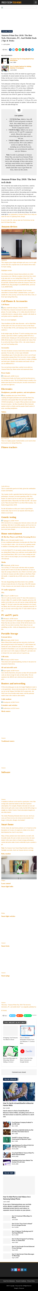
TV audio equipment (8, 590)
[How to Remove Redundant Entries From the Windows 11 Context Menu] (27, 1031)
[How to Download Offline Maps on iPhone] (7, 1218)
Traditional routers (7, 741)
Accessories (5, 348)
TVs (2, 593)
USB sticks (5, 656)
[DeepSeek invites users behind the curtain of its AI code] (7, 1162)
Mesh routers (5, 711)
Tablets (3, 412)
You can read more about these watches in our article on (16, 367)
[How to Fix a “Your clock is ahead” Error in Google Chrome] (7, 1226)
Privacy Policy (31, 1281)
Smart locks (5, 946)
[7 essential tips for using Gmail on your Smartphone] (5, 61)
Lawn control (6, 883)
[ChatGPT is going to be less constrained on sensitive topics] (7, 1140)
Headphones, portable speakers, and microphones (18, 392)
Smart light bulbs (7, 886)
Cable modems (6, 699)
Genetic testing (8, 517)
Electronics (6, 389)
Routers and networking (13, 683)
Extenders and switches (9, 705)
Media (3, 562)
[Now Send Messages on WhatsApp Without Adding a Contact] (10, 1051)
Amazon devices (9, 226)
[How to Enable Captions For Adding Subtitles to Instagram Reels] (5, 68)
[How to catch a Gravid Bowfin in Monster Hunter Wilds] (19, 1091)
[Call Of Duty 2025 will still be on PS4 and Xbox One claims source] (7, 1132)
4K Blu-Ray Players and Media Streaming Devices (18, 537)
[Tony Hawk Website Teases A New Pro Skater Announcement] (7, 1155)
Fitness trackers (9, 447)
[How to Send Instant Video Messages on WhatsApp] (7, 1256)
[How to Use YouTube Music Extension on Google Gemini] (27, 1051)
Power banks (5, 373)
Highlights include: (6, 270)
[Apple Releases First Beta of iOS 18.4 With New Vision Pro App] (7, 1147)
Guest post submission (9, 1281)
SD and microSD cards (9, 667)
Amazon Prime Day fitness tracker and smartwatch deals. (17, 369)
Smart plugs (5, 976)
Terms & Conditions (21, 1281)
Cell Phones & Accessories (14, 301)
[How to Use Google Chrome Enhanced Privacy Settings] (7, 1248)
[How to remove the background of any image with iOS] (7, 1233)
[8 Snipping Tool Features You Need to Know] (10, 1031)
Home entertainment (11, 533)
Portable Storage (9, 633)
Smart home (7, 824)
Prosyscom (21, 1288)
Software (5, 772)
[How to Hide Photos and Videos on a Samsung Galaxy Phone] (19, 1185)
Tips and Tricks (7, 31)
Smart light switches (8, 916)
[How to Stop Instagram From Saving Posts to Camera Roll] (7, 1241)
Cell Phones (5, 304)
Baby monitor (6, 854)
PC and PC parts (9, 615)
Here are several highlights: (9, 320)
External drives (6, 637)
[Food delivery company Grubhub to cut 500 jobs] (7, 1124)
